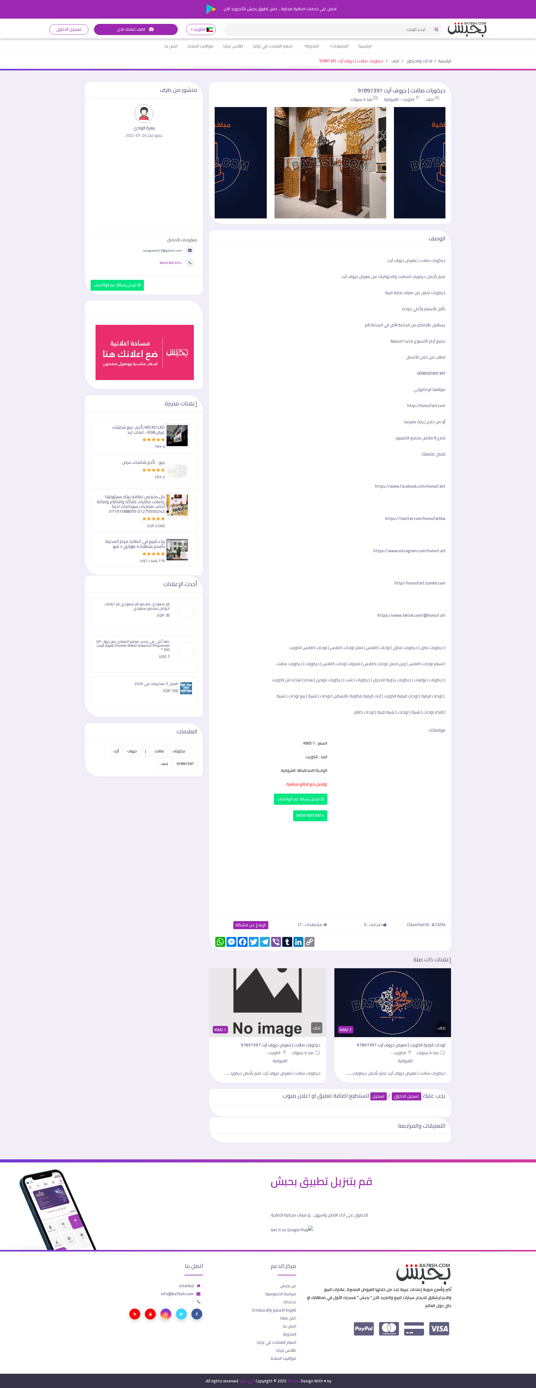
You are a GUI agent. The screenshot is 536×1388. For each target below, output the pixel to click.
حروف (132, 750)
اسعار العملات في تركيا (273, 46)
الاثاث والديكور (419, 61)
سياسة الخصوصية (280, 1293)
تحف (395, 61)
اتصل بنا (171, 46)
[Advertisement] (330, 867)
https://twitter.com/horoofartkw (415, 518)
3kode (293, 1381)
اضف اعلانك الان (131, 29)
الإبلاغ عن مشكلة (250, 925)
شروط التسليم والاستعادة (274, 1310)
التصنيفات (340, 46)
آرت (116, 750)
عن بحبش (288, 1285)
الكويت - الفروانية (399, 99)
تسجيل (379, 1096)
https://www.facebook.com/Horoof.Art (410, 486)
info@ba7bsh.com (177, 1293)
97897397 (185, 763)
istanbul (186, 1285)
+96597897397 (310, 815)
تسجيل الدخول (69, 29)
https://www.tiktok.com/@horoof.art (411, 615)
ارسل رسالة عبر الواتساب (299, 799)
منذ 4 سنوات (362, 99)
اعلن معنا (288, 1318)
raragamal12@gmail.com (162, 250)
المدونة (312, 46)
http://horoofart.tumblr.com (420, 583)
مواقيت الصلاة (200, 46)
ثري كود (247, 1381)
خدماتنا (290, 1301)
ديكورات (178, 750)
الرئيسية (365, 46)
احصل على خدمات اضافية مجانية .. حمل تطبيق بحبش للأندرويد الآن (280, 8)
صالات (159, 750)
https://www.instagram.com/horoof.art (409, 550)
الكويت (199, 29)
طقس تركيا (233, 46)
